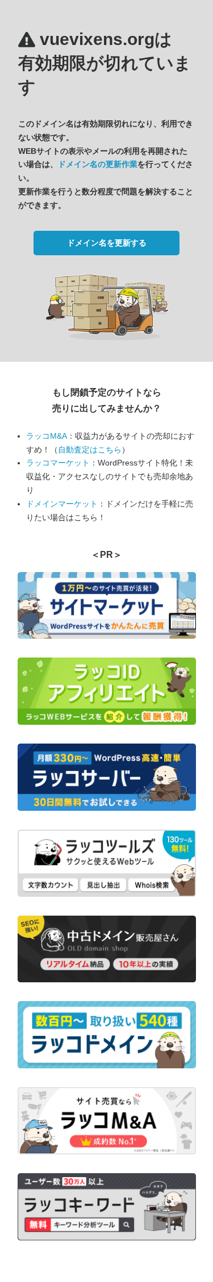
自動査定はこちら (90, 449)
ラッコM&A (46, 435)
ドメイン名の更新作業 (97, 164)
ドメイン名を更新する (107, 242)
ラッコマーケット (58, 462)
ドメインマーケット (62, 503)
